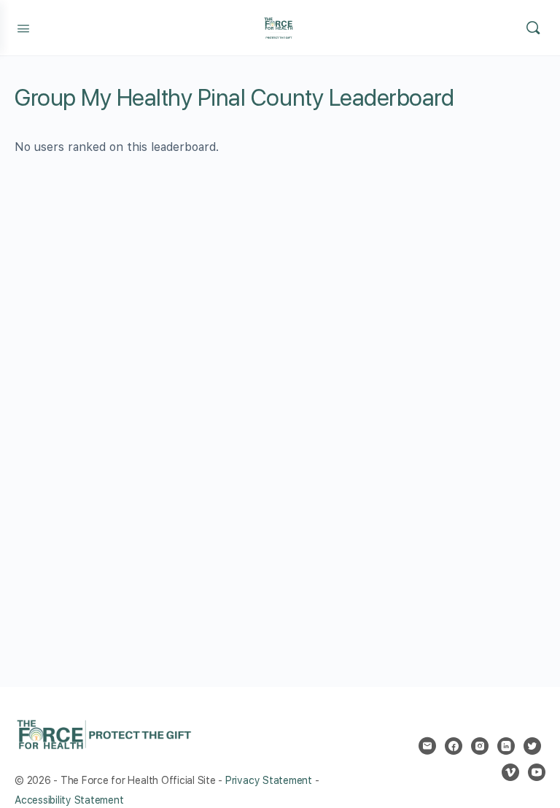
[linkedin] (506, 746)
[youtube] (536, 772)
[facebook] (453, 746)
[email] (427, 746)
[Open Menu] (23, 27)
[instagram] (480, 746)
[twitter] (532, 746)
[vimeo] (510, 772)
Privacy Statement (268, 780)
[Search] (533, 28)
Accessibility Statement (69, 800)
